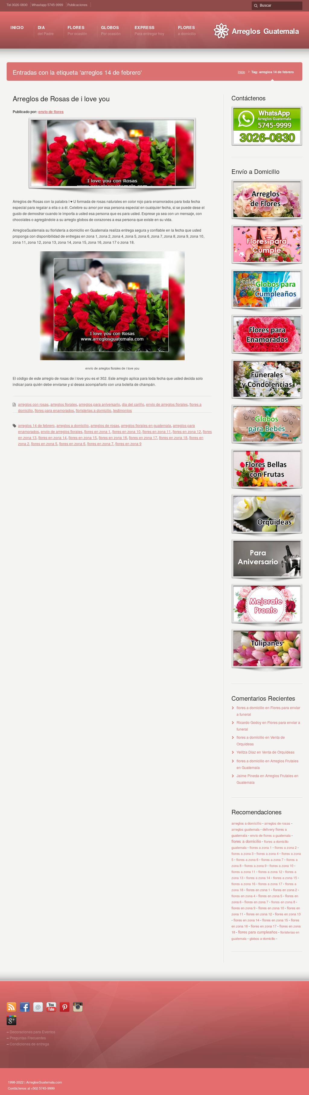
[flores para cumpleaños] (266, 266)
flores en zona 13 (288, 913)
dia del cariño (133, 404)
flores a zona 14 (258, 877)
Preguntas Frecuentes (28, 1037)
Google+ (11, 1020)
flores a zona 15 (285, 877)
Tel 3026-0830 (17, 4)
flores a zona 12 (270, 871)
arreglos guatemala (245, 829)
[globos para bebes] (266, 445)
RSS (11, 1007)
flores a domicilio (250, 707)
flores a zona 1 (261, 847)
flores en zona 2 (285, 889)
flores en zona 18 (173, 437)
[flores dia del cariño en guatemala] (266, 356)
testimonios (122, 410)
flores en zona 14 (52, 437)
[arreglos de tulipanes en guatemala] (266, 670)
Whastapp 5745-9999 (47, 4)
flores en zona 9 (128, 443)
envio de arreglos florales (167, 404)
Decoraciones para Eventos (32, 1031)
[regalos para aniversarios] (266, 580)
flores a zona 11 (243, 871)
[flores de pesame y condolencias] (266, 401)
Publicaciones (77, 4)
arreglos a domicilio (72, 425)
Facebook (25, 1007)
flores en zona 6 (72, 443)
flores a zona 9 (255, 865)
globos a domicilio (262, 938)
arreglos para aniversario (99, 404)
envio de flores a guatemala (270, 835)
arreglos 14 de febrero (36, 425)
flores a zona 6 (247, 859)
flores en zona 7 (100, 443)
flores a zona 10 (281, 865)
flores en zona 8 (283, 901)
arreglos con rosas (33, 404)
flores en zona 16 (113, 437)
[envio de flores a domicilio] (266, 221)
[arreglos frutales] (266, 491)
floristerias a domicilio (93, 410)
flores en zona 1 (97, 431)
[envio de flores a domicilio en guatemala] (266, 143)
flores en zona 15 (82, 437)
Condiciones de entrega (29, 1043)
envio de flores (51, 111)
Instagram (78, 1007)
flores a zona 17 (270, 883)
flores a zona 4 (267, 853)
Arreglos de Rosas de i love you (61, 98)
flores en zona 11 (156, 431)
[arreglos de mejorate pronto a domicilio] (266, 625)
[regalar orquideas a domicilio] (266, 536)
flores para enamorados (54, 410)
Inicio (241, 72)
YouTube (51, 1007)
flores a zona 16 (243, 883)
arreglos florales (63, 404)
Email (38, 1007)
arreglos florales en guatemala (146, 425)
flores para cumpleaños (257, 932)
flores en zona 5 (44, 443)
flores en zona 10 (126, 431)
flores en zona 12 (187, 431)
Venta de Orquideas (278, 751)
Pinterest (64, 1007)
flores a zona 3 (242, 853)
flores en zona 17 (143, 437)
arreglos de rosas (105, 425)
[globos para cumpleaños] (266, 311)
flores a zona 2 (286, 847)
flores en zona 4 (243, 895)
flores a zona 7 (272, 859)
